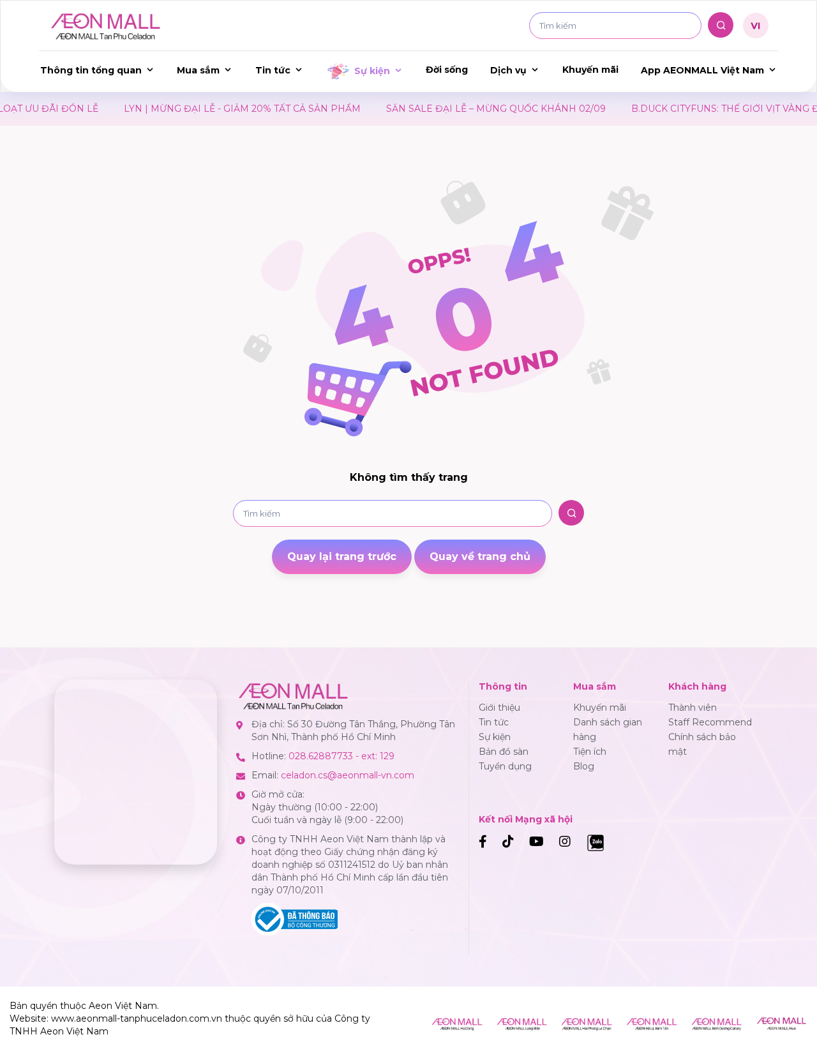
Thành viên (692, 707)
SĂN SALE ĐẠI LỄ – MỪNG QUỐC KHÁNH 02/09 (466, 108)
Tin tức (272, 70)
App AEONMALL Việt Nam (702, 70)
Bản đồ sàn (503, 751)
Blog (583, 766)
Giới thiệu (499, 707)
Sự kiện (372, 71)
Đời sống (447, 69)
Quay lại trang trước (341, 556)
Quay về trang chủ (480, 556)
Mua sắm (198, 70)
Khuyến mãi (590, 69)
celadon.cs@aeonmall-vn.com (347, 775)
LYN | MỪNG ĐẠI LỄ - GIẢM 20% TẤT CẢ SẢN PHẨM (212, 108)
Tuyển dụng (505, 766)
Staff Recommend (710, 722)
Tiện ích (589, 751)
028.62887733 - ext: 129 (341, 756)
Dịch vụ (508, 70)
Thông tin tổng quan (91, 70)
